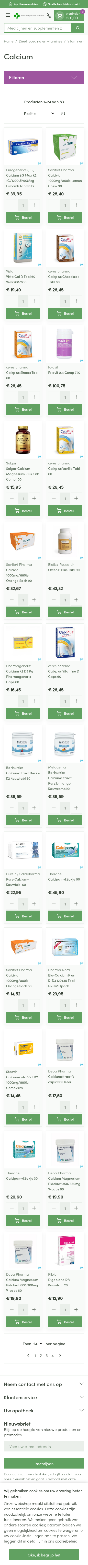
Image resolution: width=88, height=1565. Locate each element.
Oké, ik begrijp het (44, 1554)
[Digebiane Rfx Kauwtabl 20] (65, 1251)
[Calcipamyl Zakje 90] (65, 850)
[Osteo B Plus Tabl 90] (65, 541)
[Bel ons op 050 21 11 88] (48, 15)
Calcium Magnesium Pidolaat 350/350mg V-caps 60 (64, 1183)
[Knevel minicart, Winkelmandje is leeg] (59, 15)
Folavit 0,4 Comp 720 (64, 372)
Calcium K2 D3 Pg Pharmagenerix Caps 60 (19, 676)
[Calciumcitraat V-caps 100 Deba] (65, 1048)
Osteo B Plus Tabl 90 (64, 569)
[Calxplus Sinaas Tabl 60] (23, 344)
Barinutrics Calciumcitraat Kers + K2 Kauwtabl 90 (23, 773)
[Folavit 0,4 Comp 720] (65, 344)
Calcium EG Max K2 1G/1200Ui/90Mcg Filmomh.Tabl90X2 (21, 180)
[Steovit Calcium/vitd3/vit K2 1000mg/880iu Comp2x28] (23, 1048)
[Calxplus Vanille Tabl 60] (65, 440)
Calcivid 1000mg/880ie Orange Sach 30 (19, 980)
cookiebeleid (66, 1541)
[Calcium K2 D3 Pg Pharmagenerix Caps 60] (23, 642)
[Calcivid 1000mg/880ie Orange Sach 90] (23, 541)
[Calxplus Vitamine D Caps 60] (65, 642)
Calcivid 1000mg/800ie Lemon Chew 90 (65, 180)
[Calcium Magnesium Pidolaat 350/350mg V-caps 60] (65, 1149)
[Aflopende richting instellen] (63, 113)
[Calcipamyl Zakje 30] (23, 1149)
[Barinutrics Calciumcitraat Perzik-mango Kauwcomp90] (65, 744)
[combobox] (38, 28)
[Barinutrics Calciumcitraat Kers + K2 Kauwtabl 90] (23, 744)
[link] (29, 1355)
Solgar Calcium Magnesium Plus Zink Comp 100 (22, 474)
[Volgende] (59, 1355)
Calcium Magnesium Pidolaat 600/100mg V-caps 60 (22, 1285)
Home (8, 41)
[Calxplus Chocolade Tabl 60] (65, 248)
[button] (44, 77)
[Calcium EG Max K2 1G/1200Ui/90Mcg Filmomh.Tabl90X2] (23, 146)
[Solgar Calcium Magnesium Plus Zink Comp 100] (23, 440)
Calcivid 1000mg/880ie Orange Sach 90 (19, 575)
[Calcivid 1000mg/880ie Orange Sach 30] (23, 946)
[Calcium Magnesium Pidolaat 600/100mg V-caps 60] (23, 1251)
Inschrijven (44, 1463)
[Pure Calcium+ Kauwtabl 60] (23, 850)
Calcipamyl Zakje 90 (64, 879)
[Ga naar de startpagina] (29, 16)
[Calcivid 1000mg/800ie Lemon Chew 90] (65, 146)
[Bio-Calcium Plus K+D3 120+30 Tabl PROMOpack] (65, 946)
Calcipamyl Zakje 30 (22, 1178)
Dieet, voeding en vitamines (40, 41)
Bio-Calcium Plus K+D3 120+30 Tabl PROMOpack (61, 980)
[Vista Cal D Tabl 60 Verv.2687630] (23, 248)
